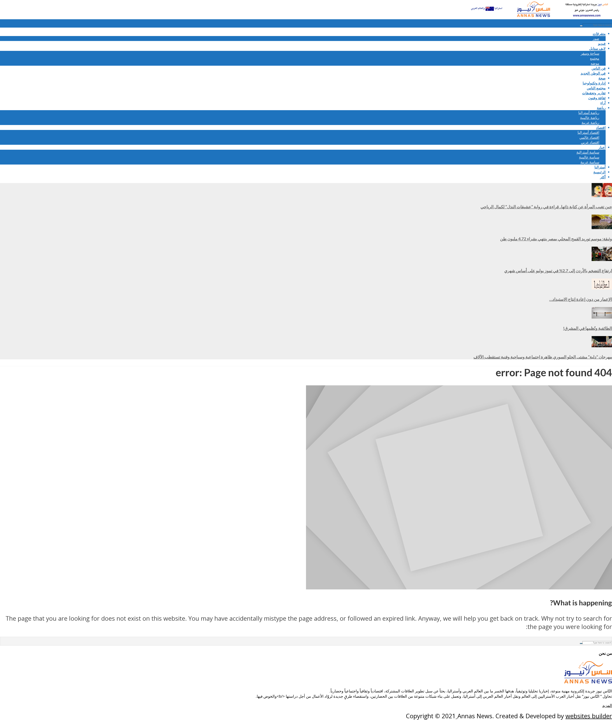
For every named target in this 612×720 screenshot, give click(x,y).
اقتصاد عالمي (589, 137)
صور (596, 38)
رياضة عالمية (589, 117)
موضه (595, 63)
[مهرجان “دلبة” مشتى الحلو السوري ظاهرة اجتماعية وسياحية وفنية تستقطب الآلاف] (602, 345)
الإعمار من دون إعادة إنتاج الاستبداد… (580, 299)
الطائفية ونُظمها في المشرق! (587, 328)
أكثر (603, 176)
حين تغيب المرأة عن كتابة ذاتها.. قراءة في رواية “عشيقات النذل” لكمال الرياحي (546, 206)
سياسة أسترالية (587, 152)
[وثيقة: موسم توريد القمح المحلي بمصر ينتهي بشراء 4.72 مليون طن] (602, 227)
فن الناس (599, 68)
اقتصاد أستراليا (588, 132)
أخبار (602, 147)
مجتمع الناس (596, 87)
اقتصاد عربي (590, 142)
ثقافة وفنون (597, 97)
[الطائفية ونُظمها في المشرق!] (602, 316)
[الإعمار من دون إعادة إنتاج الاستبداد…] (602, 287)
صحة (602, 78)
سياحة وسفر (590, 53)
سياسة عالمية (589, 157)
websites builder (588, 716)
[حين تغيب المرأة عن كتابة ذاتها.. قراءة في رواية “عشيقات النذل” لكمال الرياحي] (602, 195)
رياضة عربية (590, 122)
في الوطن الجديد (593, 73)
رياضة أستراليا (588, 112)
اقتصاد (601, 127)
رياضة (601, 107)
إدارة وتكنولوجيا (594, 83)
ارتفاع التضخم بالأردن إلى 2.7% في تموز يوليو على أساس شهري (558, 270)
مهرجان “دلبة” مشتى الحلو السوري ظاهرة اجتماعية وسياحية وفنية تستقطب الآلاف (543, 356)
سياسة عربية (589, 162)
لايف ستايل (597, 48)
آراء (603, 102)
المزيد (607, 705)
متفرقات (599, 33)
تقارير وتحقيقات (594, 92)
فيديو (602, 43)
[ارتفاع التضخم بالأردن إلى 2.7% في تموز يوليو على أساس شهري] (602, 258)
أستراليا (600, 167)
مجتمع (594, 58)
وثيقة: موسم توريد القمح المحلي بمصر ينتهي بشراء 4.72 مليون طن (556, 238)
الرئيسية (599, 171)
